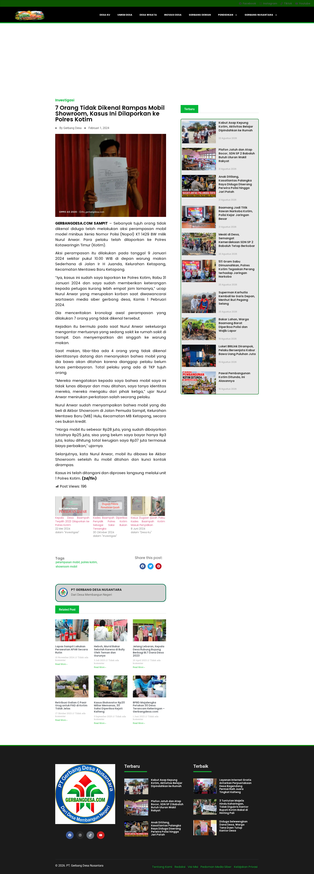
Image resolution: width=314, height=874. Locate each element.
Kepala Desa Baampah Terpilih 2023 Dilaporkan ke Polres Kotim (72, 521)
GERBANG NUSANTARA (259, 15)
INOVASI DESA (173, 15)
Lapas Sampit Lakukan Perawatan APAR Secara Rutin (71, 649)
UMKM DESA (124, 15)
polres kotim (89, 562)
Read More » (61, 664)
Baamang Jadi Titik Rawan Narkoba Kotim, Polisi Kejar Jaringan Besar (236, 213)
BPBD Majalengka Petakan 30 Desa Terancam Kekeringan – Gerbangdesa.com (149, 707)
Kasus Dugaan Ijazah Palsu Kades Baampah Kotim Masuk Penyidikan (148, 521)
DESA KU (105, 15)
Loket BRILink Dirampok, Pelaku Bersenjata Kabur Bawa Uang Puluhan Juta (237, 350)
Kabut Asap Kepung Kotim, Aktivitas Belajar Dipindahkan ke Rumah (236, 126)
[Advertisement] (157, 50)
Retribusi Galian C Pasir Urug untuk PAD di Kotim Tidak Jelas (71, 705)
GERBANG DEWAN (200, 15)
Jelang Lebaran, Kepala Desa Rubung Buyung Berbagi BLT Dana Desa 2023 (148, 651)
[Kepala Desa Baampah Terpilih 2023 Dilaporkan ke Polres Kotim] (72, 506)
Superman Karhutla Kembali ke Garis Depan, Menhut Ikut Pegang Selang (237, 298)
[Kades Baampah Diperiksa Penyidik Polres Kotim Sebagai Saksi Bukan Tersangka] (110, 506)
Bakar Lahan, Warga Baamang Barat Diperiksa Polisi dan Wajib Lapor (234, 325)
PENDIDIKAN (225, 15)
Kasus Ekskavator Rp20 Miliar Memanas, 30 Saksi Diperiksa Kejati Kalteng (109, 707)
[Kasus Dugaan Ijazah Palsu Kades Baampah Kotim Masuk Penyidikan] (148, 506)
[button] (143, 566)
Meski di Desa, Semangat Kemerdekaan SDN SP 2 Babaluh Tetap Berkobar (237, 240)
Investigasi (64, 100)
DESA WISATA (148, 15)
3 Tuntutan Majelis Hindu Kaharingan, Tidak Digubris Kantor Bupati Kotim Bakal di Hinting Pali (233, 807)
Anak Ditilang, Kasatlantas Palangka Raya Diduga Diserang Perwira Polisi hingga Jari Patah (235, 184)
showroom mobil (66, 566)
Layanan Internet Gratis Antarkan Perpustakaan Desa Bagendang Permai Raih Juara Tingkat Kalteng (235, 786)
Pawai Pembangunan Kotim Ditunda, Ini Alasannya (234, 377)
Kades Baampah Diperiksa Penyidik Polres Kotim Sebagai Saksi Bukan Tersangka (110, 523)
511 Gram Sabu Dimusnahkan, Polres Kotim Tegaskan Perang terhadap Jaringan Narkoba (236, 269)
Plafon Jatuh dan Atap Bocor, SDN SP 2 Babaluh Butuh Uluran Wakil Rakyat (237, 155)
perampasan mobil (68, 562)
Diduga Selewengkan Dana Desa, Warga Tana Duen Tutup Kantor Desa (233, 826)
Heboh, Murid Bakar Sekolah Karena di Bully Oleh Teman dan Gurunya (109, 651)
